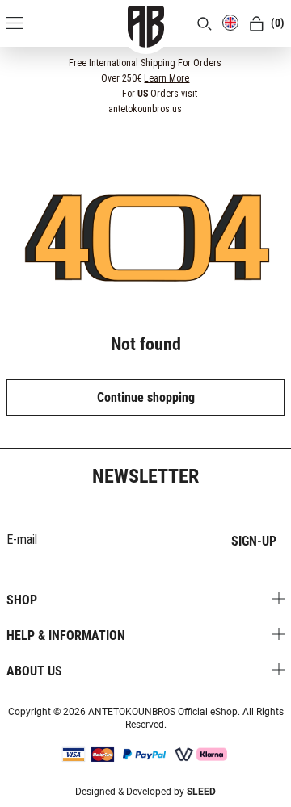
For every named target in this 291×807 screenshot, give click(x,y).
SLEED (201, 791)
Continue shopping (146, 397)
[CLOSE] (267, 62)
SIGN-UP (253, 541)
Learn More (166, 78)
